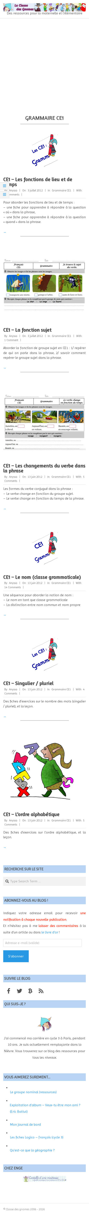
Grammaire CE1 (61, 190)
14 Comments (12, 587)
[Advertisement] (44, 65)
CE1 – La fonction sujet (27, 330)
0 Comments (11, 194)
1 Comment (11, 340)
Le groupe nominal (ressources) (33, 1092)
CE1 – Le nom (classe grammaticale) (42, 577)
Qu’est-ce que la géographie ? (32, 1150)
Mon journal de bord (25, 1124)
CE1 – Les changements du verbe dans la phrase (44, 468)
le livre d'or (49, 932)
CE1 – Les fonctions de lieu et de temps (37, 181)
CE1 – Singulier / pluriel (28, 683)
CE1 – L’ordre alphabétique (31, 814)
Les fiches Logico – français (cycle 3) (36, 1137)
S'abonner (16, 956)
